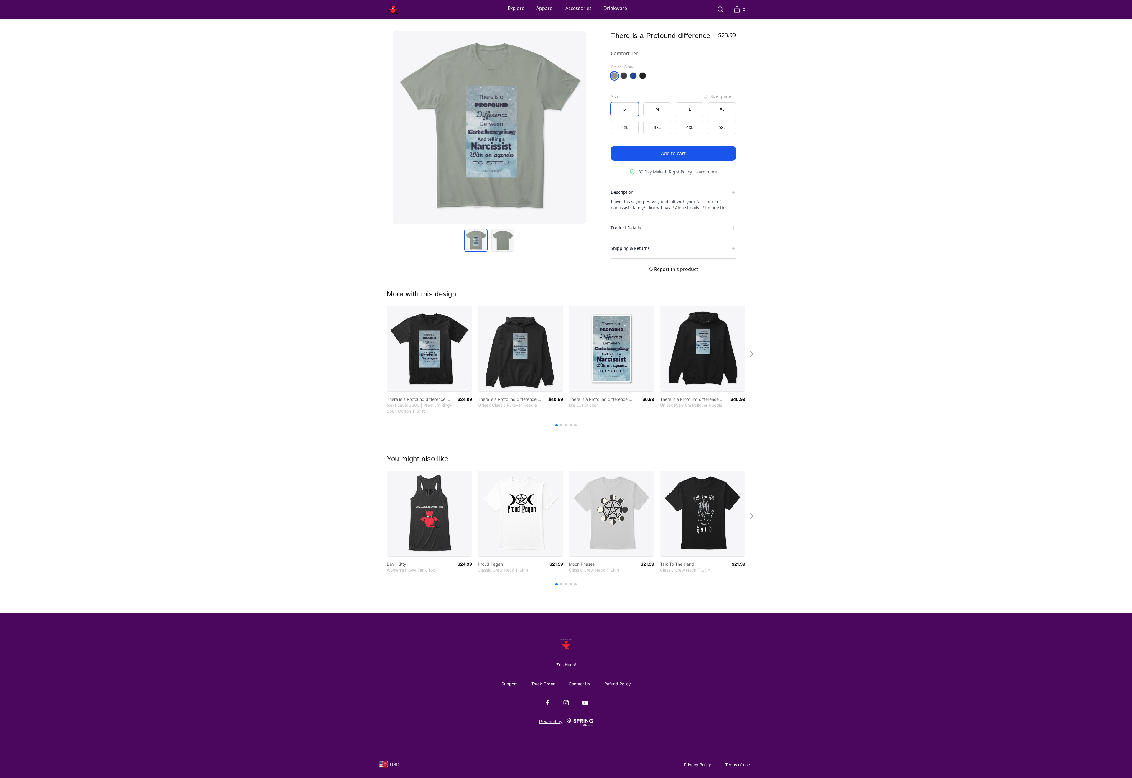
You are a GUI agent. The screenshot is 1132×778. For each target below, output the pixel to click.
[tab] (476, 240)
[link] (429, 348)
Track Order (543, 683)
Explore (516, 8)
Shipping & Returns (630, 248)
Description (622, 192)
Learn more (705, 172)
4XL (689, 127)
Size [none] (615, 96)
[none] (717, 96)
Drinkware (615, 8)
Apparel (545, 8)
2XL (624, 127)
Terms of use (737, 764)
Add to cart (673, 153)
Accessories (578, 8)
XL (722, 109)
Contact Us (579, 683)
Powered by (550, 721)
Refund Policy (617, 683)
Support (509, 683)
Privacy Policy (697, 764)
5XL (722, 127)
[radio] (625, 109)
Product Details (626, 228)
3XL (657, 127)
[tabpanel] (489, 127)
